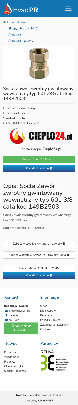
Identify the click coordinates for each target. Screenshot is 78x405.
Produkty (9, 362)
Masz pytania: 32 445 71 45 (39, 268)
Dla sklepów (48, 311)
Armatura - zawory (20, 41)
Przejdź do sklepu (38, 168)
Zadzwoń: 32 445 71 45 (39, 159)
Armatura (14, 35)
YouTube (13, 320)
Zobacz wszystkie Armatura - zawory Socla (38, 255)
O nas (43, 306)
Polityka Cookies (50, 320)
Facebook (14, 315)
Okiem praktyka (13, 366)
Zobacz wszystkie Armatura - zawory (38, 244)
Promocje (10, 352)
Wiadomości (12, 357)
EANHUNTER (45, 400)
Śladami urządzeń (15, 371)
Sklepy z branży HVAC (23, 28)
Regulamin (46, 315)
